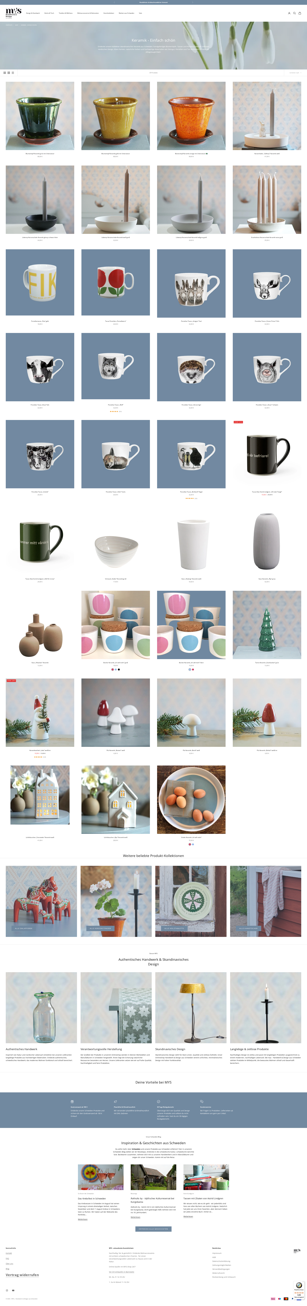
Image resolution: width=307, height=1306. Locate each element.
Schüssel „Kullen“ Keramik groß (115, 579)
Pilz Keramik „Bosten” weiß (116, 750)
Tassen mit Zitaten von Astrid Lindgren (203, 1198)
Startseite (9, 25)
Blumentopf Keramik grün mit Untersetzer (40, 154)
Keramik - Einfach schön (29, 25)
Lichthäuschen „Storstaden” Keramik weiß (40, 837)
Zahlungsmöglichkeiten (221, 1265)
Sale (140, 13)
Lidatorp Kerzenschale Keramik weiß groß (116, 237)
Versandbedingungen (221, 1269)
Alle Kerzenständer (100, 928)
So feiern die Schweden (86, 1194)
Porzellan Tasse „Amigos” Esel (191, 321)
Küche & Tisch (49, 13)
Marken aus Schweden (126, 13)
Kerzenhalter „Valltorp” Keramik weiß (267, 154)
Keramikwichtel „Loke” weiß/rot (40, 750)
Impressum (216, 1253)
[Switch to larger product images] (5, 73)
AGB (214, 1257)
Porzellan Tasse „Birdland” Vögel (191, 492)
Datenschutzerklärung (221, 1261)
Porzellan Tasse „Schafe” (40, 492)
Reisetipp (134, 1194)
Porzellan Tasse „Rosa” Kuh (40, 405)
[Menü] (303, 1282)
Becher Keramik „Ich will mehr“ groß (115, 663)
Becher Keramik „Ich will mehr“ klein (191, 663)
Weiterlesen (83, 1219)
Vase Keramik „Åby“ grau (267, 579)
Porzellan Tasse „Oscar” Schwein (267, 405)
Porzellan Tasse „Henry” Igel (191, 405)
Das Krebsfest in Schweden (92, 1198)
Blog (7, 1269)
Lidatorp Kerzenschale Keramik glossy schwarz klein (40, 237)
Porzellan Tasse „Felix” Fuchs (115, 492)
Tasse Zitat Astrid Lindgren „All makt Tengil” (267, 492)
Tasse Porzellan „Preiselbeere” (115, 321)
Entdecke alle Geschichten (153, 1229)
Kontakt (9, 1253)
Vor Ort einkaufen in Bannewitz (121, 1272)
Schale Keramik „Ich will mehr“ (191, 837)
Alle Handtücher (248, 928)
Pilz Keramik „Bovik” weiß (191, 750)
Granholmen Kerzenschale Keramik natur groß (267, 237)
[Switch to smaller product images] (9, 73)
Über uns (9, 1263)
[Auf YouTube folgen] (13, 1290)
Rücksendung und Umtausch (224, 1277)
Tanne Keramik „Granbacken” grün (267, 663)
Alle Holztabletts (174, 928)
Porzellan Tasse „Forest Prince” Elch (267, 321)
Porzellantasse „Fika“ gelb (40, 321)
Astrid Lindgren (188, 1194)
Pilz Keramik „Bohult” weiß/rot (267, 750)
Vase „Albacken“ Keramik (40, 663)
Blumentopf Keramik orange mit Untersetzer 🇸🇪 (191, 154)
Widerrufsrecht (218, 1273)
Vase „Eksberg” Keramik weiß (191, 579)
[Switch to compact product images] (13, 73)
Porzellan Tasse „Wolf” (115, 405)
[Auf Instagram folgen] (7, 1290)
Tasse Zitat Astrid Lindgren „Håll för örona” (40, 579)
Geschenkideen (108, 13)
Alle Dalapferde (23, 928)
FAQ (7, 1258)
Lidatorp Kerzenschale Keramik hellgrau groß (191, 237)
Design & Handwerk (33, 13)
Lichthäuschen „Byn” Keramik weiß (115, 837)
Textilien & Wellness (66, 13)
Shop (16, 25)
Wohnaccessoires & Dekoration (88, 13)
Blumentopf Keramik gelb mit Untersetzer (115, 154)
